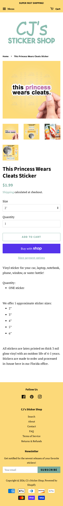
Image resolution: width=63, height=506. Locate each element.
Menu (10, 8)
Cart (57, 9)
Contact (31, 426)
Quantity (9, 217)
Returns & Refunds (31, 441)
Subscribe (49, 470)
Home (6, 56)
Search (31, 416)
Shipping (8, 192)
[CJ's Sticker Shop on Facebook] (24, 397)
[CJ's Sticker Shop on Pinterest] (32, 397)
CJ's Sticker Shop (35, 480)
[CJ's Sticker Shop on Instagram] (40, 397)
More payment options (31, 257)
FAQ (31, 431)
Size (5, 201)
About (31, 421)
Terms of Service (31, 436)
